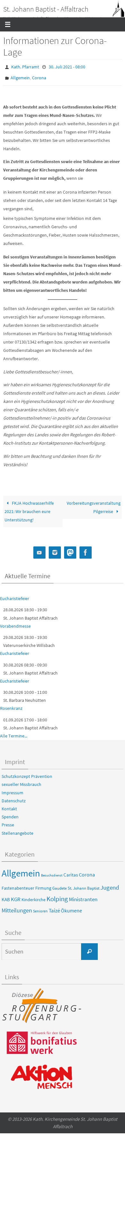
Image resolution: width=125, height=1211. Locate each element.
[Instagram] (55, 550)
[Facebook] (85, 550)
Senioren (40, 908)
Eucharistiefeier (14, 595)
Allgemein (20, 76)
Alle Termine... (13, 733)
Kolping (57, 896)
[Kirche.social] (70, 550)
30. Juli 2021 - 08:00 (67, 66)
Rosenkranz (11, 705)
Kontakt (9, 806)
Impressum (12, 789)
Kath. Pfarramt (25, 66)
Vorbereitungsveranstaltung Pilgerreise (94, 504)
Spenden (10, 814)
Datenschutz (14, 798)
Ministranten (83, 896)
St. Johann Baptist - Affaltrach (45, 8)
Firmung (43, 885)
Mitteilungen (17, 907)
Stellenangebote (17, 830)
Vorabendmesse (15, 623)
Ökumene (71, 907)
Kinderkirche (33, 897)
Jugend (109, 884)
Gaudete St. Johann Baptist (75, 885)
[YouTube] (39, 550)
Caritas (70, 872)
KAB (6, 897)
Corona (39, 76)
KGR (16, 896)
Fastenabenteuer (18, 885)
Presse (8, 822)
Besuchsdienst (52, 872)
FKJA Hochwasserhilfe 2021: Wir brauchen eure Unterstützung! (29, 508)
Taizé (54, 907)
